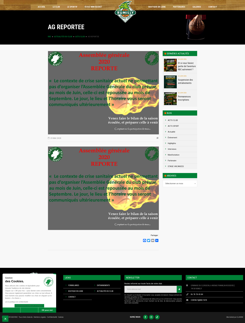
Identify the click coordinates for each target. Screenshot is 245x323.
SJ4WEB (240, 317)
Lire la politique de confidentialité (16, 302)
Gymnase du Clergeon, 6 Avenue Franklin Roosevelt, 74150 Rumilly (213, 287)
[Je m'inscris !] (179, 289)
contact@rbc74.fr (199, 300)
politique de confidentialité (163, 299)
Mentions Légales (40, 317)
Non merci (11, 310)
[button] (5, 319)
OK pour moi (47, 310)
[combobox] (180, 183)
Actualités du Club (105, 291)
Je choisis (29, 310)
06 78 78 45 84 (197, 294)
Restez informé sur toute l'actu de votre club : (143, 283)
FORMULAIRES (73, 285)
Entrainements (103, 285)
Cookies (61, 317)
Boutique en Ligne (75, 291)
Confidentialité (52, 317)
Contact (72, 297)
